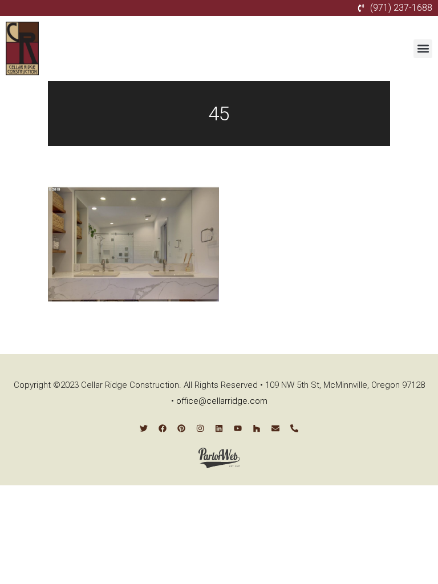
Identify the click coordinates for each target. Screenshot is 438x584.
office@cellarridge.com (221, 401)
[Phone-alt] (294, 428)
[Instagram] (200, 428)
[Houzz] (257, 428)
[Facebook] (163, 428)
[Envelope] (275, 428)
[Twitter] (144, 428)
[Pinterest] (181, 428)
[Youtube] (238, 428)
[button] (422, 48)
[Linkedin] (219, 428)
